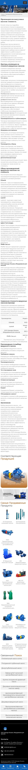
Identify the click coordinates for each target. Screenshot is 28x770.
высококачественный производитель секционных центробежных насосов (14, 695)
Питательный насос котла (12, 658)
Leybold (17, 221)
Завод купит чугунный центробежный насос (14, 674)
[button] (24, 474)
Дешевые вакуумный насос (12, 702)
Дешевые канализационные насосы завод (14, 687)
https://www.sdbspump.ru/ (9, 298)
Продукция (10, 767)
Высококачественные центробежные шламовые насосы (14, 708)
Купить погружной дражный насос (14, 681)
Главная (3, 14)
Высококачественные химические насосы (14, 716)
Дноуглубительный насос (12, 668)
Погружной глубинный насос (13, 663)
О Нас (17, 767)
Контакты (24, 767)
